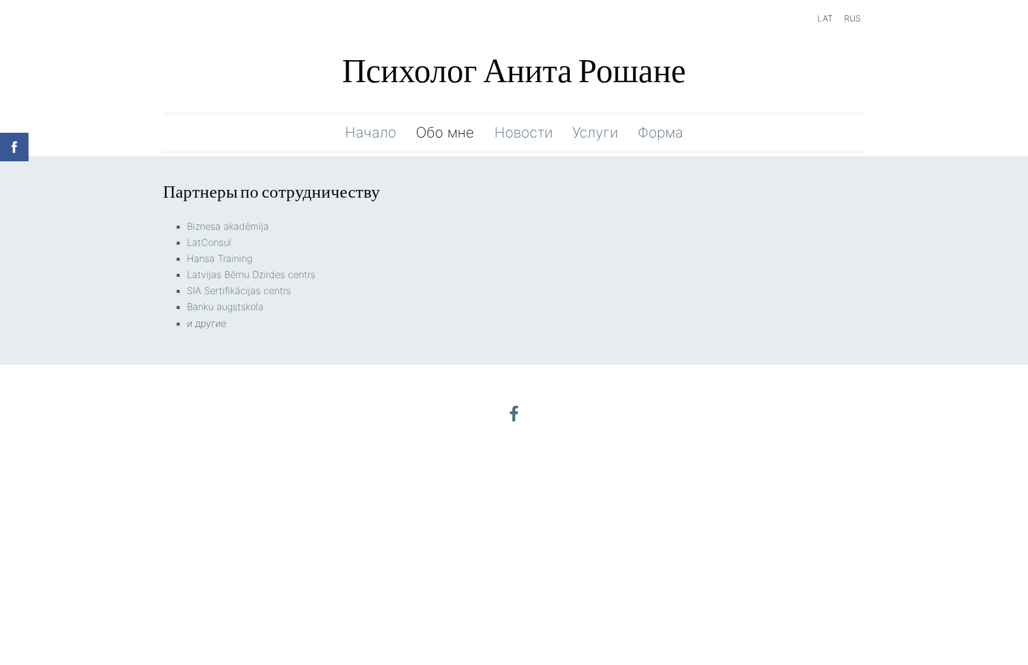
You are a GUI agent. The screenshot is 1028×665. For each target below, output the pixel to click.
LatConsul (209, 242)
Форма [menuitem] (660, 132)
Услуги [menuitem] (595, 132)
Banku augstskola (225, 307)
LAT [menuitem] (825, 18)
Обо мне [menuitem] (445, 132)
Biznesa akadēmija (228, 226)
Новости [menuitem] (523, 132)
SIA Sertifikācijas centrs (239, 290)
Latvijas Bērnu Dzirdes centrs (251, 274)
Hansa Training (219, 258)
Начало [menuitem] (370, 132)
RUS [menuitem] (852, 18)
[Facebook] (514, 413)
